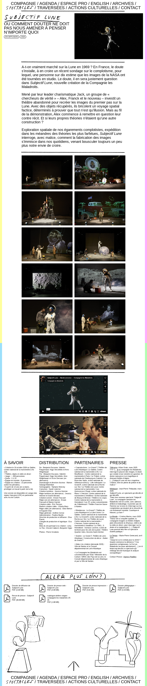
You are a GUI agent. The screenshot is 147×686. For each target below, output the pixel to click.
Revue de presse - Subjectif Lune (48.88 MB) (23, 598)
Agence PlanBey (129, 557)
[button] (73, 666)
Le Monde (114, 516)
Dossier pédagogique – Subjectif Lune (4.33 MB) (127, 588)
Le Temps (113, 536)
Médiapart (114, 489)
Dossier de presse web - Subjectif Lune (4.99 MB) (57, 588)
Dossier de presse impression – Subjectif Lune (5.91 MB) (95, 588)
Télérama (113, 468)
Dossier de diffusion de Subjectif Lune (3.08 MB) (21, 588)
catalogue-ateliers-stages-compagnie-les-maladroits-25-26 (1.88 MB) (59, 599)
